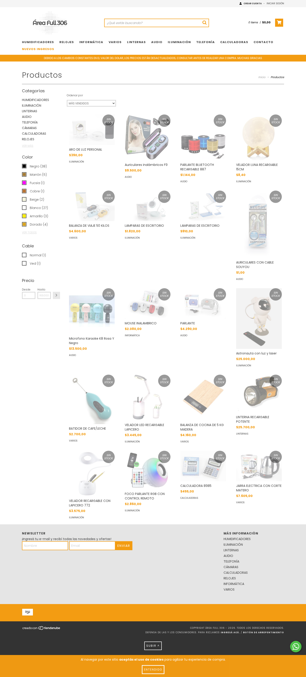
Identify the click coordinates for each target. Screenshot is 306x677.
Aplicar (56, 295)
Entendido (153, 669)
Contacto (263, 42)
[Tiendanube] (41, 629)
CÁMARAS (29, 128)
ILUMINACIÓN (179, 42)
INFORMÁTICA (91, 42)
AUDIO (156, 42)
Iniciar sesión (275, 3)
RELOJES (66, 42)
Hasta (41, 289)
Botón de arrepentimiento (263, 632)
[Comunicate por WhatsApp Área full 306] (296, 646)
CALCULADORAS (234, 42)
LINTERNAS (136, 42)
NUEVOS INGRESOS (38, 49)
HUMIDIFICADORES (38, 42)
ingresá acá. (230, 632)
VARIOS (115, 42)
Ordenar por (75, 95)
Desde (26, 289)
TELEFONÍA (205, 42)
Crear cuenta (253, 3)
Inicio (261, 77)
